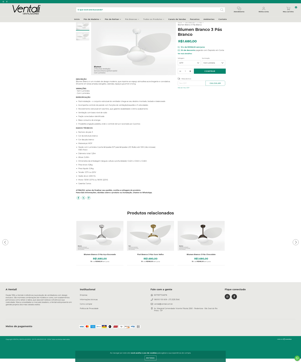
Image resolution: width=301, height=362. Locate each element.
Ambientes (209, 19)
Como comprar (86, 304)
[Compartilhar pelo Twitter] (84, 199)
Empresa (83, 295)
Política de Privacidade (89, 308)
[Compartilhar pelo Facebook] (79, 199)
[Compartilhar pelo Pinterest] (88, 199)
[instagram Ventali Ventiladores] (3, 2)
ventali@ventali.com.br (163, 304)
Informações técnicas (89, 299)
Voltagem (181, 58)
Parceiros (195, 19)
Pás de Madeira (91, 19)
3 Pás (199, 23)
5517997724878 (160, 295)
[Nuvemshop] (284, 339)
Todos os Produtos (153, 19)
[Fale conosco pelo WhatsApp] (297, 358)
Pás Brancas (131, 19)
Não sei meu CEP (183, 88)
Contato (222, 19)
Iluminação (206, 58)
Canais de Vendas (177, 19)
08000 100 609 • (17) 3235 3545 (167, 299)
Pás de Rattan (112, 19)
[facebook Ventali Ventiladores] (6, 2)
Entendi (150, 358)
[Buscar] (222, 10)
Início (77, 19)
